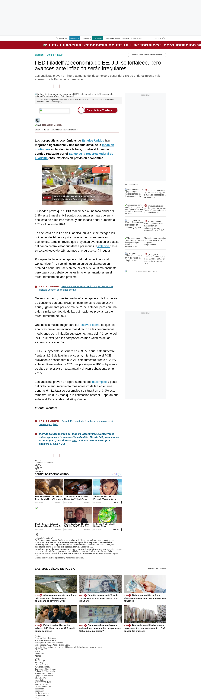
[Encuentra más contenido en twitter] (50, 86)
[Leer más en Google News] (38, 86)
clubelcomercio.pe (43, 686)
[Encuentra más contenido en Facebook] (44, 86)
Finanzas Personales (113, 38)
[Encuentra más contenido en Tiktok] (69, 86)
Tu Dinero (39, 660)
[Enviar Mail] (38, 125)
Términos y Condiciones (45, 669)
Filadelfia (39, 471)
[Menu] (36, 38)
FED (37, 469)
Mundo (38, 656)
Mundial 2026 (137, 38)
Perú (37, 658)
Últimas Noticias (61, 38)
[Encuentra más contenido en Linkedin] (56, 86)
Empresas (86, 38)
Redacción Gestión (52, 125)
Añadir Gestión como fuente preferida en (147, 55)
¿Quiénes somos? (42, 667)
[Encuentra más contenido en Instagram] (75, 86)
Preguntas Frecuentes (44, 675)
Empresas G (74, 38)
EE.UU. (39, 465)
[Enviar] (42, 38)
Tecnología (39, 662)
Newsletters (126, 38)
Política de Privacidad (44, 671)
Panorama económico (44, 462)
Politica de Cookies (43, 673)
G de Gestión (97, 38)
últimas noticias (131, 184)
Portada (38, 651)
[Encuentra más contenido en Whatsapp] (62, 86)
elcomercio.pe (41, 684)
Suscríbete (39, 680)
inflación (39, 467)
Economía (39, 653)
